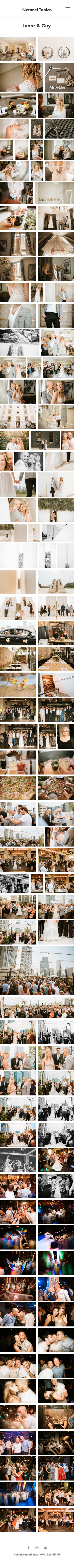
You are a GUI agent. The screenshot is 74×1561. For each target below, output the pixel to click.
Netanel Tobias (37, 9)
